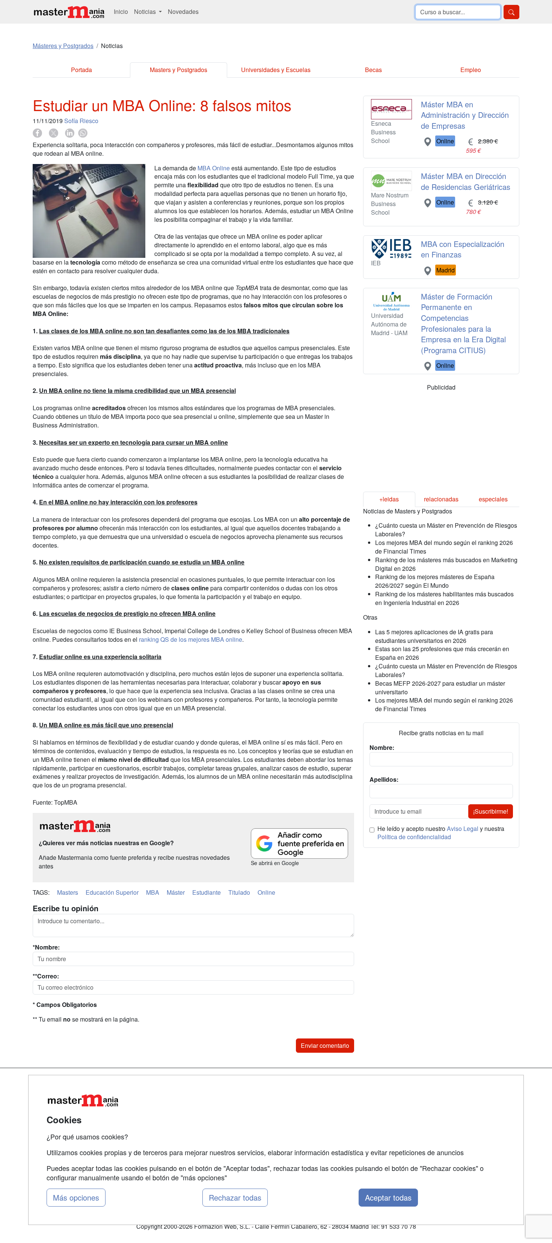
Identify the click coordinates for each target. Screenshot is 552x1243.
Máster (176, 892)
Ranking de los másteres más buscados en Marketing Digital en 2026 (446, 564)
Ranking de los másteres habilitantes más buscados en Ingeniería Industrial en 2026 (444, 598)
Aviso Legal (462, 828)
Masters (67, 892)
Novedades (183, 11)
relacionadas (441, 499)
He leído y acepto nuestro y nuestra (440, 833)
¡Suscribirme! (490, 811)
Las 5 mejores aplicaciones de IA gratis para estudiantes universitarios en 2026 (434, 636)
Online (266, 892)
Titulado (239, 892)
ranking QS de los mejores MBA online (190, 639)
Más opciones (76, 1197)
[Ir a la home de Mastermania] (69, 12)
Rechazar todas (235, 1197)
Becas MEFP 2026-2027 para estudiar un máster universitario (440, 687)
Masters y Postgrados (178, 69)
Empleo (470, 69)
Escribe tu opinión (65, 908)
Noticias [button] (145, 11)
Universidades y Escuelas (276, 69)
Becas (373, 69)
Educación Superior (112, 892)
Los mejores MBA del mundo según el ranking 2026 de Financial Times (444, 546)
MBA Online (214, 168)
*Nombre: (46, 947)
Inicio (121, 11)
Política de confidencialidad (414, 836)
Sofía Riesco (81, 120)
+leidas (389, 499)
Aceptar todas (388, 1197)
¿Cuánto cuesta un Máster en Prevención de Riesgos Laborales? (446, 529)
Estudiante (206, 892)
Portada (81, 69)
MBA (152, 892)
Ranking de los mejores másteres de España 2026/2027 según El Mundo (435, 581)
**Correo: (46, 976)
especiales (493, 499)
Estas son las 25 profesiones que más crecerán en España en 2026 (442, 653)
